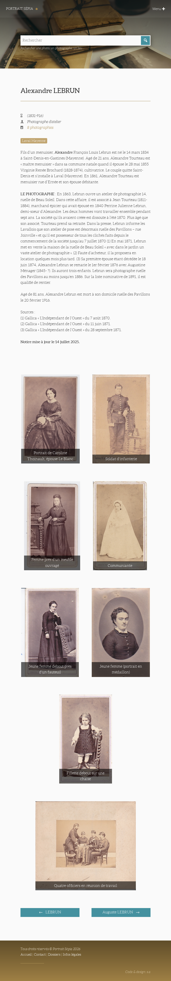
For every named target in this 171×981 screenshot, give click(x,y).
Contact (40, 954)
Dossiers (54, 954)
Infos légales (72, 954)
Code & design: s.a (138, 972)
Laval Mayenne (33, 141)
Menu (157, 8)
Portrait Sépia (20, 8)
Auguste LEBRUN (118, 912)
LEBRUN (53, 912)
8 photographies (40, 127)
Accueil (26, 954)
